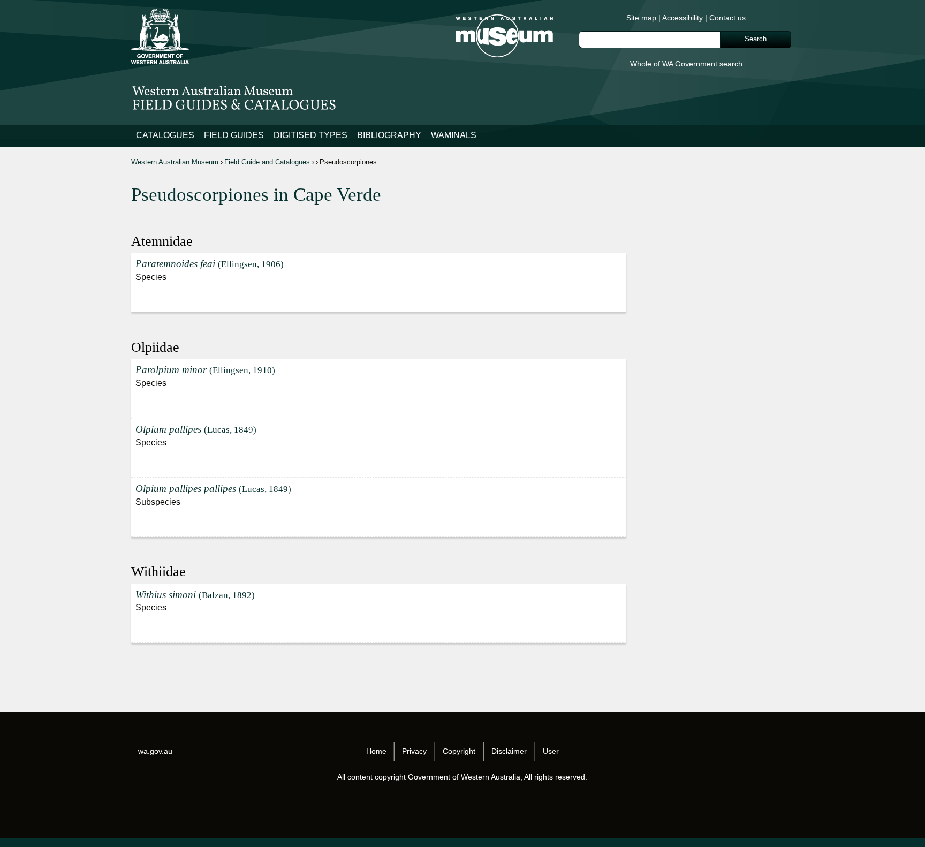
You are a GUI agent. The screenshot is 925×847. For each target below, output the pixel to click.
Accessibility (682, 17)
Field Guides (234, 135)
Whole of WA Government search (686, 63)
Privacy (414, 751)
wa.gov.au (155, 751)
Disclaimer (509, 751)
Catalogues (165, 135)
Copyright (459, 751)
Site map (641, 17)
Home (376, 751)
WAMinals (453, 135)
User (551, 751)
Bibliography (389, 135)
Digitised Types (310, 135)
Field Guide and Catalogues (267, 162)
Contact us (727, 17)
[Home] (462, 96)
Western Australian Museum (174, 162)
